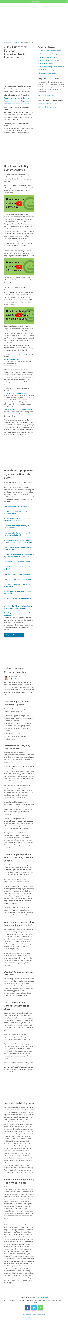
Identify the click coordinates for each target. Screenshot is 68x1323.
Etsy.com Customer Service (47, 107)
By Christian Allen (15, 677)
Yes (37, 1297)
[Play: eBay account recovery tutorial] (19, 315)
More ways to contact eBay (47, 73)
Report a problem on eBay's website (18, 101)
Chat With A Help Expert (46, 95)
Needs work (44, 1297)
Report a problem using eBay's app (17, 98)
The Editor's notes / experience (48, 70)
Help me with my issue (13, 635)
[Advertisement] (19, 149)
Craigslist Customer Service (47, 104)
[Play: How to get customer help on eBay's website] (19, 266)
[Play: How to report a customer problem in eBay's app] (19, 203)
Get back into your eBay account (16, 104)
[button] (66, 1)
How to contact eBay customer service (51, 67)
